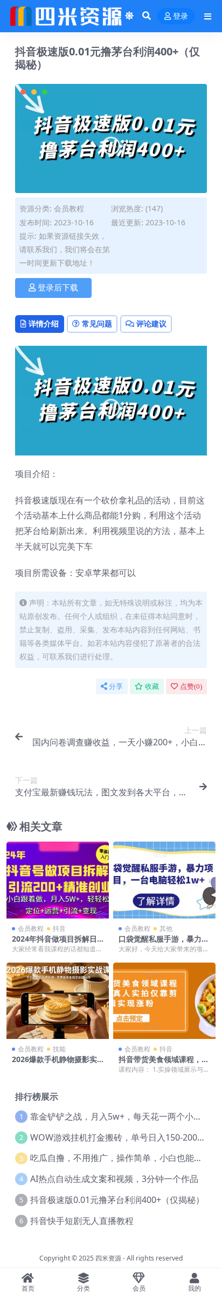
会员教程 (69, 208)
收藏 (152, 686)
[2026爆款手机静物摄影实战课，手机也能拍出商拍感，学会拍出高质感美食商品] (57, 1001)
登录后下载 (58, 287)
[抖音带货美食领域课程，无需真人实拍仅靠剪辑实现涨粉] (164, 1001)
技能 (59, 1048)
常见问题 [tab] (97, 323)
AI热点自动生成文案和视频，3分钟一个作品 (114, 1179)
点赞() (191, 686)
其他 (165, 928)
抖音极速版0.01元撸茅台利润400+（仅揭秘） (117, 1200)
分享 (116, 686)
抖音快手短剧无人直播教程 (82, 1221)
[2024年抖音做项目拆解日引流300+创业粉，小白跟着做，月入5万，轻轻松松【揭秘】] (57, 880)
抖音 (59, 928)
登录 (180, 16)
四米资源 (108, 1258)
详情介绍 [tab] (44, 323)
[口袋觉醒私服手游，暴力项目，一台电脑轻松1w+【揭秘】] (164, 880)
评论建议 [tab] (151, 323)
